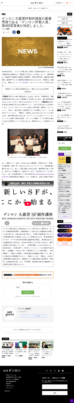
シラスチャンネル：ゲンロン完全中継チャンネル (33, 316)
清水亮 (35, 357)
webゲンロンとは (11, 375)
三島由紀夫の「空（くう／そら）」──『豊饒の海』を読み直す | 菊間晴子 (64, 43)
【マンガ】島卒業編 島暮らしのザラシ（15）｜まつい (64, 117)
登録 (54, 393)
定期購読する (59, 3)
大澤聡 (8, 355)
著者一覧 (65, 23)
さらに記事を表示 (64, 216)
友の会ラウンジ (45, 8)
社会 (59, 97)
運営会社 (8, 383)
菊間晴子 (66, 47)
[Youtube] (63, 371)
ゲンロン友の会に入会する (64, 239)
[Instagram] (51, 371)
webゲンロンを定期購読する (64, 235)
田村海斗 (64, 110)
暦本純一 (31, 357)
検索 (69, 14)
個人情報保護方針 (11, 381)
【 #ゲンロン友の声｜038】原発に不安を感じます (64, 128)
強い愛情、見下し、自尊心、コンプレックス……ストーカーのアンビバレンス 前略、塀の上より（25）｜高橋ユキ (64, 56)
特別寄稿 (60, 47)
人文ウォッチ (36, 8)
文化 (59, 75)
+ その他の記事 (22, 311)
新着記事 (60, 62)
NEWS (3, 14)
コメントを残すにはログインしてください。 (27, 330)
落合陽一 (31, 359)
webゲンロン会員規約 (12, 379)
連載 (59, 110)
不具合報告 (65, 243)
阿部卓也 (64, 88)
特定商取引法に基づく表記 (13, 377)
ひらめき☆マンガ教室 (63, 191)
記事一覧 (65, 19)
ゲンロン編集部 (6, 29)
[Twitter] (55, 371)
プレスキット (10, 388)
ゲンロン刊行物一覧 (64, 230)
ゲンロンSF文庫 (22, 82)
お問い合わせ (10, 385)
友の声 (30, 8)
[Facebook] (47, 371)
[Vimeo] (59, 371)
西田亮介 (4, 355)
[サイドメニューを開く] (2, 3)
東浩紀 (3, 357)
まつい (65, 121)
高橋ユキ (66, 62)
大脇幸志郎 (64, 97)
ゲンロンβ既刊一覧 (64, 226)
